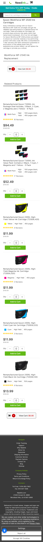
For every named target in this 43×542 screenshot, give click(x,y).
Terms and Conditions (21, 476)
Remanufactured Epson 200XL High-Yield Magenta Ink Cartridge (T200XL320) (19, 271)
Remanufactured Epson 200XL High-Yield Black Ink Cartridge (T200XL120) (20, 376)
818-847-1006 (23, 489)
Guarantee (21, 452)
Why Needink (21, 448)
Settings (21, 528)
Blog (21, 464)
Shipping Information (21, 454)
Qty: (4, 134)
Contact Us (21, 461)
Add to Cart (15, 139)
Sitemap (21, 466)
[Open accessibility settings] (4, 530)
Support (21, 445)
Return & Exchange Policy (21, 478)
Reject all (21, 533)
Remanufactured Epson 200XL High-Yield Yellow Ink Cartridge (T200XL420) (21, 218)
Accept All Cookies (21, 538)
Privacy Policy (21, 474)
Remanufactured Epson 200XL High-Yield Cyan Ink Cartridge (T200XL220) (20, 324)
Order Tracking (21, 443)
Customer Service (21, 457)
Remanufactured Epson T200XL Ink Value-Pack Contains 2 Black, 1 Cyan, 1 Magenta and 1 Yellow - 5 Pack (20, 162)
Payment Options (22, 459)
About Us (21, 450)
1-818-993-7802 (25, 486)
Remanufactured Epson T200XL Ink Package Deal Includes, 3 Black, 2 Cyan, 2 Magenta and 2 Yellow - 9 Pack (21, 106)
